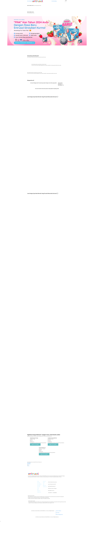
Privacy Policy (57, 512)
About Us (44, 485)
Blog (31, 1)
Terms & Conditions (58, 510)
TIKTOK (28, 465)
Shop (30, 1)
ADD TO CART (35, 444)
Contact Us (45, 486)
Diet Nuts (38, 485)
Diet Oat (28, 1)
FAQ (37, 489)
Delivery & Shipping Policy (59, 514)
